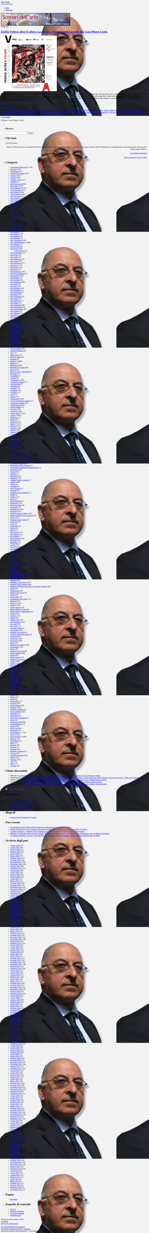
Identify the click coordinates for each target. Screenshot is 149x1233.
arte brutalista (15, 238)
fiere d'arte (14, 449)
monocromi (14, 597)
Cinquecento (15, 399)
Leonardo (13, 526)
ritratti (12, 693)
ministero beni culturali (18, 584)
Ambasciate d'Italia (17, 174)
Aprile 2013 (14, 1179)
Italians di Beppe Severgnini (20, 805)
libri (11, 530)
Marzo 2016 (14, 1106)
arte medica (14, 299)
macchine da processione (19, 551)
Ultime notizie (16, 788)
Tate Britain (14, 741)
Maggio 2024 (15, 902)
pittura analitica (15, 653)
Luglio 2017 (14, 1073)
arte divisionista (16, 253)
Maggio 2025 (15, 877)
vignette (13, 766)
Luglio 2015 (14, 1123)
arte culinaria (15, 244)
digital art (13, 422)
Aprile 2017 (14, 1079)
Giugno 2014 (15, 1150)
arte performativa (16, 320)
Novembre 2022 (16, 939)
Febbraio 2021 (15, 983)
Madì (12, 553)
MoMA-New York (17, 593)
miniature (13, 580)
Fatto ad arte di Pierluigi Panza (21, 801)
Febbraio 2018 (15, 1058)
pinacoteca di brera (17, 651)
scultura (13, 703)
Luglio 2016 (14, 1098)
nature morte (14, 620)
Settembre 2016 (16, 1094)
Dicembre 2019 (16, 1012)
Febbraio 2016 (15, 1108)
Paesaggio (14, 641)
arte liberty (14, 294)
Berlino (13, 363)
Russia (12, 697)
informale (13, 507)
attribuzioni (14, 355)
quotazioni (14, 680)
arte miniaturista (16, 305)
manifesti (13, 559)
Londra (13, 545)
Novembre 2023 (16, 914)
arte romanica (15, 334)
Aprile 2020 (14, 1004)
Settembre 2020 (16, 994)
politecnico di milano (18, 659)
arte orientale (15, 317)
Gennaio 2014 (15, 1160)
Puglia (12, 674)
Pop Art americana (17, 668)
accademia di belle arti (16, 110)
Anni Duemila (15, 188)
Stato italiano (15, 732)
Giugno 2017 (15, 1075)
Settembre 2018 (16, 1044)
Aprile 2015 (14, 1129)
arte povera (14, 324)
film (11, 451)
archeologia (14, 211)
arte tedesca (14, 345)
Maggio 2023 (15, 927)
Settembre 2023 (16, 918)
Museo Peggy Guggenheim (20, 612)
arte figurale (14, 276)
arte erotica (14, 261)
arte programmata (16, 326)
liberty (12, 528)
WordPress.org (15, 1215)
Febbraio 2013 (15, 1183)
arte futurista (14, 280)
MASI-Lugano (15, 566)
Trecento (13, 749)
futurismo (13, 478)
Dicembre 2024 (16, 887)
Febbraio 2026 (15, 858)
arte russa (13, 336)
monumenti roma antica (18, 599)
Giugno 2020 (15, 1000)
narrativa (13, 616)
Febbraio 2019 (15, 1033)
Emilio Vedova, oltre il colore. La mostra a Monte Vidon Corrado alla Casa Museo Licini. (54, 31)
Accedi (12, 1209)
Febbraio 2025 (15, 883)
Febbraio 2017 (15, 1083)
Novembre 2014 (16, 1140)
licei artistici (14, 534)
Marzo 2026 (14, 856)
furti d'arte (14, 476)
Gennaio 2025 (15, 885)
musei (140, 110)
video (12, 764)
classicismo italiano (17, 403)
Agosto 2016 (15, 1096)
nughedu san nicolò (17, 632)
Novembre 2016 (16, 1089)
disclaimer (4, 1221)
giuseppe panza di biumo (19, 493)
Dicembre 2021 (16, 962)
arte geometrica (15, 282)
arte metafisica (15, 301)
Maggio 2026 (15, 852)
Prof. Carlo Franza (20, 114)
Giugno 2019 (15, 1025)
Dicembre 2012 (16, 1188)
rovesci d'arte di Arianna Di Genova (23, 817)
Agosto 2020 (15, 996)
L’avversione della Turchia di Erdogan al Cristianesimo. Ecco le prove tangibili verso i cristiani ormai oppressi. (66, 780)
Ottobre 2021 (15, 966)
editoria (13, 430)
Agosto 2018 (15, 1046)
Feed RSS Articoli (7, 1229)
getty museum (15, 488)
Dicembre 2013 (16, 1162)
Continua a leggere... (8, 106)
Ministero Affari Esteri (18, 582)
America (13, 176)
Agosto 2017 (15, 1071)
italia (129, 110)
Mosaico (13, 601)
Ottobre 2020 (15, 991)
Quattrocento (15, 678)
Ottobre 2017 (15, 1067)
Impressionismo (16, 505)
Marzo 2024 (14, 906)
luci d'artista (14, 547)
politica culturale (13, 112)
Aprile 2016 (14, 1104)
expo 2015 (14, 436)
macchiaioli (14, 549)
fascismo (13, 443)
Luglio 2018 (14, 1048)
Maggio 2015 (15, 1127)
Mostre (134, 110)
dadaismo (13, 418)
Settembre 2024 (16, 893)
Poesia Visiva (15, 657)
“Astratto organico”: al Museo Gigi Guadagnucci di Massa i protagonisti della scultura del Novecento (47, 831)
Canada (13, 378)
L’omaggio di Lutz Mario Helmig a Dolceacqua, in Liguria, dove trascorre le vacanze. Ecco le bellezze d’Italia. (59, 776)
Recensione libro (16, 687)
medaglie (13, 568)
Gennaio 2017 (15, 1085)
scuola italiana (15, 705)
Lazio (12, 524)
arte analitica (14, 232)
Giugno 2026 (15, 850)
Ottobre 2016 (15, 1092)
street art (13, 739)
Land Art (13, 522)
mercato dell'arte (16, 572)
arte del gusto (15, 247)
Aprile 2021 (14, 979)
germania (13, 486)
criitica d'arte (98, 110)
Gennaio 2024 (15, 910)
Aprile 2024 (14, 904)
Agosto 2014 (15, 1146)
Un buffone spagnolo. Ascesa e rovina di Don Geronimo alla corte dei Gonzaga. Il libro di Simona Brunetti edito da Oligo (55, 836)
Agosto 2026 (15, 845)
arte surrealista (15, 342)
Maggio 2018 (15, 1052)
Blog (7, 8)
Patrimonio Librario (17, 645)
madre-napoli (15, 555)
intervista (13, 511)
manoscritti (14, 561)
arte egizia (14, 257)
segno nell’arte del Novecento (38, 114)
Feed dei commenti (17, 1213)
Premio (12, 672)
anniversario (14, 205)
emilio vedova (78, 112)
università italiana (16, 755)
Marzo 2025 (14, 881)
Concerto (13, 409)
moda (12, 589)
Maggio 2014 (15, 1152)
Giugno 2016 (15, 1100)
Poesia (12, 655)
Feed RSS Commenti (22, 1229)
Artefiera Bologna (17, 351)
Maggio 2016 (15, 1102)
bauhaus (13, 359)
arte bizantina (15, 236)
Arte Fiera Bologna (17, 274)
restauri (13, 689)
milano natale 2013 (17, 576)
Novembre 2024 (16, 889)
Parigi (12, 643)
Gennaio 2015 (15, 1135)
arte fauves (14, 269)
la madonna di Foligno (18, 520)
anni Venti (14, 203)
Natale (12, 618)
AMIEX (13, 182)
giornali (13, 491)
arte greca (13, 286)
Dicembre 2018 (16, 1037)
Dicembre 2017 (16, 1062)
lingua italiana (15, 539)
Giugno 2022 (15, 950)
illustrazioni (14, 503)
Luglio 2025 (14, 873)
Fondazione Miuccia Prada (20, 466)
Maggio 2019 (15, 1027)
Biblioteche (14, 365)
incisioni (18, 440)
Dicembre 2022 (16, 937)
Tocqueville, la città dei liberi (20, 808)
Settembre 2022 (16, 943)
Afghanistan (14, 171)
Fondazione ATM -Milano (19, 453)
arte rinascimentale (17, 330)
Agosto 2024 (15, 896)
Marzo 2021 (14, 981)
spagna (12, 726)
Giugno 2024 (15, 900)
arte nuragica (15, 311)
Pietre (12, 649)
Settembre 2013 (16, 1169)
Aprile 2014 (14, 1154)
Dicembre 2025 (16, 862)
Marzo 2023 (14, 931)
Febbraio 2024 (15, 908)
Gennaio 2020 (15, 1010)
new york (13, 626)
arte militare (14, 303)
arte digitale (14, 249)
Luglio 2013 (14, 1173)
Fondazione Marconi (17, 463)
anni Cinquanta (30, 110)
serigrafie (13, 714)
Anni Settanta (74, 110)
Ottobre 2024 (15, 891)
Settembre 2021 (16, 969)
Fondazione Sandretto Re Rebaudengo (24, 468)
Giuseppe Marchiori (131, 112)
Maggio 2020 (15, 1002)
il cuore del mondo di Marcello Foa (23, 803)
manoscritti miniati (17, 564)
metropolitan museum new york (22, 574)
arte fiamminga (15, 272)
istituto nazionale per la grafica (21, 516)
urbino (12, 758)
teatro (12, 743)
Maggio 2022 (15, 952)
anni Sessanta (63, 110)
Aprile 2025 (14, 879)
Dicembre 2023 (16, 912)
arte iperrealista (15, 292)
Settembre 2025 (16, 868)
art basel (13, 217)
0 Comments (5, 117)
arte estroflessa (15, 263)
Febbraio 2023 (15, 933)
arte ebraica (14, 255)
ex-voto (13, 434)
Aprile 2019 (14, 1029)
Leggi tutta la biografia (138, 153)
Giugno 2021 (15, 975)
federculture (14, 445)
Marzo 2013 (14, 1181)
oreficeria (13, 637)
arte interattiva (15, 290)
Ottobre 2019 (15, 1016)
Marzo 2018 (14, 1056)
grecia (12, 499)
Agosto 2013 (15, 1171)
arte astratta (88, 110)
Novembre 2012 (16, 1190)
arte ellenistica (15, 259)
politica (3, 112)
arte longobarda (16, 297)
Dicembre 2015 (16, 1112)
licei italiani (14, 536)
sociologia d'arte (16, 722)
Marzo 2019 (14, 1031)
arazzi (12, 209)
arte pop (13, 322)
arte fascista (14, 267)
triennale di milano (17, 751)
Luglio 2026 (14, 848)
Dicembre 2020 (16, 987)
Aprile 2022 (14, 954)
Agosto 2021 (15, 971)
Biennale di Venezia (17, 367)
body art (13, 370)
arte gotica (14, 284)
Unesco (13, 753)
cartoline (13, 388)
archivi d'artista (15, 215)
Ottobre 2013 (15, 1167)
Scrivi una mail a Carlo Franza (135, 157)
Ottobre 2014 (15, 1142)
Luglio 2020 (14, 998)
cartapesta (13, 386)
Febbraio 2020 (15, 1008)
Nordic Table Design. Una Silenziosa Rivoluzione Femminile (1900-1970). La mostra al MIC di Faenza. (48, 829)
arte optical (14, 315)
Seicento (13, 707)
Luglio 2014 (14, 1148)
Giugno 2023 (15, 925)
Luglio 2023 (14, 923)
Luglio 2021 (14, 973)
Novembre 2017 (16, 1064)
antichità (13, 207)
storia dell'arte (30, 112)
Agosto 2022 (15, 946)
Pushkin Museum (16, 676)
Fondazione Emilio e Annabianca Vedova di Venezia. (103, 112)
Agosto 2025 (15, 870)
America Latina (16, 180)
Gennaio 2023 (15, 935)
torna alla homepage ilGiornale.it (13, 1227)
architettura (14, 213)
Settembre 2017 (16, 1069)
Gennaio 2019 (15, 1035)
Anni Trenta (14, 201)
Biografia (9, 10)
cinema (12, 397)
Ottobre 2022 (15, 941)
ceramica (13, 393)
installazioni (14, 509)
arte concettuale (16, 240)
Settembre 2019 (16, 1019)
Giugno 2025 (15, 875)
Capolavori (14, 380)
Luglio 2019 (14, 1023)
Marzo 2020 (14, 1006)
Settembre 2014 (16, 1144)
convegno (13, 411)
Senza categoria (16, 712)
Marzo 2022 (14, 956)
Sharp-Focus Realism (18, 718)
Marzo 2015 (14, 1131)
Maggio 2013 (15, 1177)
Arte (81, 110)
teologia (13, 745)
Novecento (14, 630)
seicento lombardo (17, 710)
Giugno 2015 (15, 1125)
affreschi (13, 169)
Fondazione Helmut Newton (20, 457)
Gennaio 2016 (15, 1110)
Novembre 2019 (16, 1014)
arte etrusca (14, 265)
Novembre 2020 (16, 989)
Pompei (13, 666)
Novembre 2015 (16, 1115)
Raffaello (13, 685)
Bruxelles (13, 374)
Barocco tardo (15, 357)
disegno (118, 110)
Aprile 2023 (14, 929)
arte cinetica (19, 251)
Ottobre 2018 (15, 1042)
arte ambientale (15, 230)
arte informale (15, 288)
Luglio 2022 (14, 948)
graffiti (12, 495)
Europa (13, 432)
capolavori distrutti (17, 382)
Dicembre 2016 (16, 1087)
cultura (106, 110)
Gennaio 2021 (15, 985)
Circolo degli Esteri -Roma (20, 401)
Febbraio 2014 (15, 1158)
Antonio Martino (16, 799)
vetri (12, 762)
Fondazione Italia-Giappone (20, 459)
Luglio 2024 (14, 898)
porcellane (14, 670)
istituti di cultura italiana (19, 513)
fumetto (13, 474)
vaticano (13, 760)
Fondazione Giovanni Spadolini (22, 455)
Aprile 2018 (14, 1054)
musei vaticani (15, 607)
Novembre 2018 (16, 1039)
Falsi (12, 438)
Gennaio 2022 (15, 960)
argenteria (18, 224)
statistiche (13, 730)
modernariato (15, 591)
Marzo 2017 (14, 1081)
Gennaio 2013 (15, 1185)
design (12, 420)
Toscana (13, 747)
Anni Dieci (14, 186)
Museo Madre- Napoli (18, 609)
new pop (13, 624)
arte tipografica (15, 349)
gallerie (13, 482)
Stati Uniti (14, 728)
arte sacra (13, 338)
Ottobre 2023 (15, 916)
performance (14, 647)
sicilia (12, 720)
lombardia (14, 543)
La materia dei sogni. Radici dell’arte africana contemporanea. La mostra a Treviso (40, 827)
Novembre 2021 (16, 964)
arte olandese (15, 313)
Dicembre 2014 (16, 1137)
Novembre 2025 (16, 864)
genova (13, 484)
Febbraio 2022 (15, 958)
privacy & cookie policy (10, 1224)
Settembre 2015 (16, 1119)
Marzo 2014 (14, 1156)
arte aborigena (15, 228)
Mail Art (13, 557)
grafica (124, 110)
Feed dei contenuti (17, 1211)
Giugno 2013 (15, 1175)
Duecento (13, 428)
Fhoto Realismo (16, 447)
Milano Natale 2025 (17, 578)
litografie (13, 541)
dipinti (112, 110)
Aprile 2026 (14, 854)
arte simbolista (15, 340)
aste (11, 353)
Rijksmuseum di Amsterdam (20, 691)
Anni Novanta (42, 110)
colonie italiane (15, 407)
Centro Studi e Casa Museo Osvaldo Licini (56, 112)
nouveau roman (16, 628)
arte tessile (14, 347)
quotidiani (14, 682)
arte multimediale (16, 309)
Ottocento (13, 639)
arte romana (14, 332)
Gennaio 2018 (15, 1060)
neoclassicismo (15, 622)
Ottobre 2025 (15, 866)
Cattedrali (13, 390)
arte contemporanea (17, 242)
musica (12, 614)
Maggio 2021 (15, 977)
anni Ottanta (53, 110)
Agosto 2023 (15, 921)
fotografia (13, 470)
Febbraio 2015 (15, 1133)
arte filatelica (15, 278)
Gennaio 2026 (15, 860)
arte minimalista (16, 307)
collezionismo (15, 405)
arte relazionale (15, 328)
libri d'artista (14, 532)
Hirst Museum (15, 501)
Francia (13, 472)
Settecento (14, 716)
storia (22, 112)
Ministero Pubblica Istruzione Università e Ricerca (28, 586)
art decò (13, 219)
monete (13, 595)
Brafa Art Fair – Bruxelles (19, 372)
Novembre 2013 (16, 1165)
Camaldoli (14, 376)
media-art (13, 570)
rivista (12, 695)
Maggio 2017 (15, 1077)
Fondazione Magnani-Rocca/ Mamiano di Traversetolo (30, 461)
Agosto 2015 (15, 1121)
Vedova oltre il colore (58, 114)
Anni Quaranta (15, 194)
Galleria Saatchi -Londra (19, 480)
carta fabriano (15, 384)
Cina (12, 395)
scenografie (14, 701)
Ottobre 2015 (15, 1117)
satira (12, 699)
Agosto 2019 (15, 1021)
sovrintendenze (15, 724)
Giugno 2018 (15, 1050)
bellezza (13, 361)
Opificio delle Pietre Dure (19, 634)
